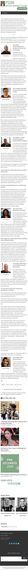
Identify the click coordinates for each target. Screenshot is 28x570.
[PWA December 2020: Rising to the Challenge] (10, 454)
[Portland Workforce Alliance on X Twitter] (9, 483)
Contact (18, 553)
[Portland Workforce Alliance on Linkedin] (16, 483)
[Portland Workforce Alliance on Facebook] (11, 483)
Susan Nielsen (4, 424)
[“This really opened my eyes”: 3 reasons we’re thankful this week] (10, 401)
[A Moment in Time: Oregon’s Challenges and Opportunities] (10, 428)
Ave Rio (2, 451)
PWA (4, 384)
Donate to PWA (22, 8)
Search (24, 557)
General (17, 384)
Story (21, 384)
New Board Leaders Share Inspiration (12, 389)
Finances (13, 553)
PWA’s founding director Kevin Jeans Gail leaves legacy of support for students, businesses (13, 393)
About (9, 553)
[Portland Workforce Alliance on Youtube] (19, 483)
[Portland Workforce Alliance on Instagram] (14, 483)
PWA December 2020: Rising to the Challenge (13, 475)
